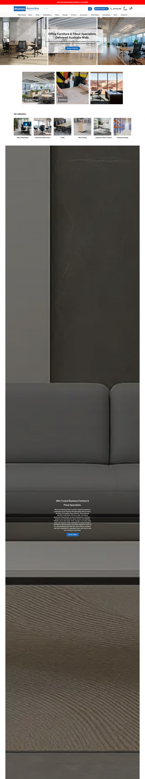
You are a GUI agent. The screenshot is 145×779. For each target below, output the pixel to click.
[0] (130, 8)
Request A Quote (100, 8)
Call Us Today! (72, 534)
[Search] (90, 9)
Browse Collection (72, 48)
